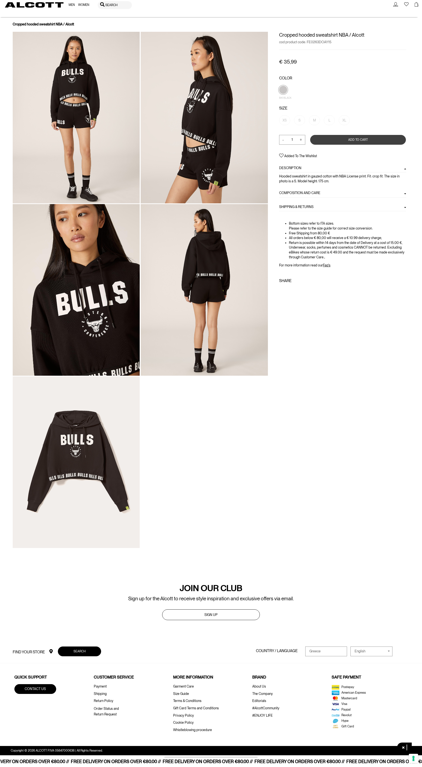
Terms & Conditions (187, 701)
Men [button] (72, 5)
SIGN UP (211, 615)
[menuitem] (71, 5)
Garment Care (183, 686)
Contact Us (35, 689)
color (285, 78)
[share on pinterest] (297, 291)
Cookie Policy (183, 722)
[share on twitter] (289, 291)
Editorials (259, 701)
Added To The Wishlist (300, 156)
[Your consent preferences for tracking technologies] (413, 758)
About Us (259, 686)
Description (290, 168)
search (79, 651)
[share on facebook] (282, 291)
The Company (262, 694)
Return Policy (103, 701)
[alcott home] (34, 5)
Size (283, 108)
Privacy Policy (183, 715)
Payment (100, 686)
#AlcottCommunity (265, 708)
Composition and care (299, 193)
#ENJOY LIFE (262, 715)
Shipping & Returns (296, 206)
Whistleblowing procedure (192, 730)
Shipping (100, 694)
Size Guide (181, 694)
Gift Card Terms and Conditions (196, 708)
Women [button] (83, 5)
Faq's (326, 265)
